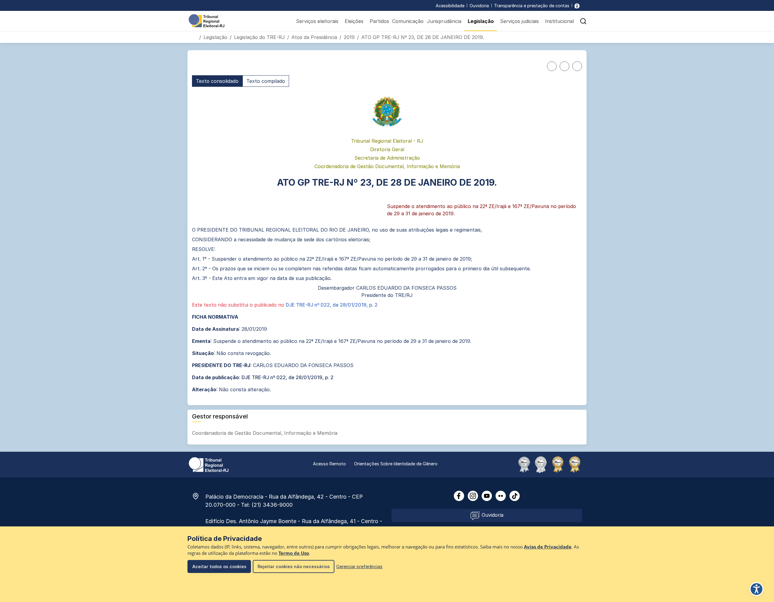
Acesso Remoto (329, 463)
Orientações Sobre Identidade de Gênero (395, 463)
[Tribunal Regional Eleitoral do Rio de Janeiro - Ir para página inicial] (206, 20)
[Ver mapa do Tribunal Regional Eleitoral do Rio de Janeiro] (198, 496)
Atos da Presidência (314, 37)
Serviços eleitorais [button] (317, 21)
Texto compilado (265, 81)
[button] (583, 21)
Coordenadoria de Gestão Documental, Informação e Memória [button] (265, 433)
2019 (349, 37)
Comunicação (408, 21)
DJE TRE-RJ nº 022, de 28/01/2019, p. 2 (332, 305)
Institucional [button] (559, 21)
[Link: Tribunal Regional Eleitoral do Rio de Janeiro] (208, 464)
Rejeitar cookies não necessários (294, 566)
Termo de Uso (293, 553)
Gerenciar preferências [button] (359, 566)
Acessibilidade (450, 5)
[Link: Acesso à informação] (577, 5)
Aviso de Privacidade (547, 547)
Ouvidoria (479, 5)
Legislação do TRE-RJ (259, 37)
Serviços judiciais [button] (519, 21)
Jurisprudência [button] (444, 21)
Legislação (215, 37)
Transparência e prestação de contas (531, 5)
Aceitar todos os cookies (219, 566)
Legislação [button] (481, 21)
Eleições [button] (354, 21)
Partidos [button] (379, 21)
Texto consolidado (217, 81)
